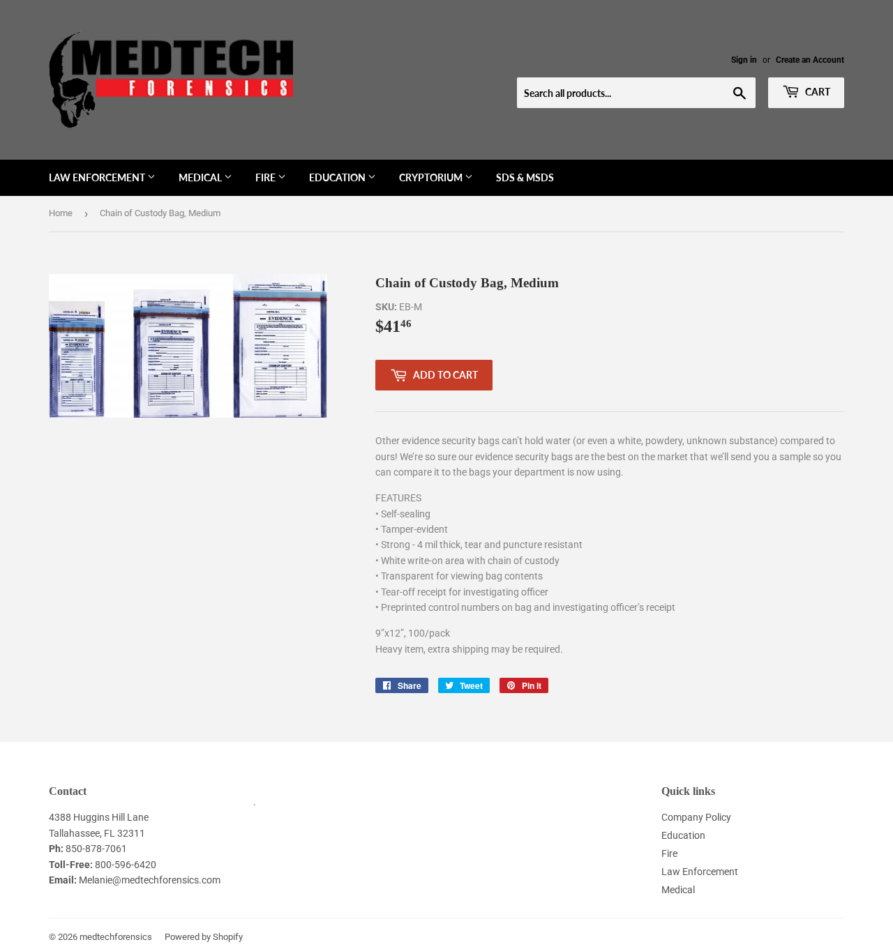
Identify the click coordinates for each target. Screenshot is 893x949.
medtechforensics (116, 937)
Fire (266, 177)
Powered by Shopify (204, 937)
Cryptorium (432, 177)
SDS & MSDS (525, 177)
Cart (816, 92)
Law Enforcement (98, 177)
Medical (201, 177)
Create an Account (810, 60)
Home (61, 213)
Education (338, 177)
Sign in (744, 60)
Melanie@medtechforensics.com (149, 880)
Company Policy (696, 817)
